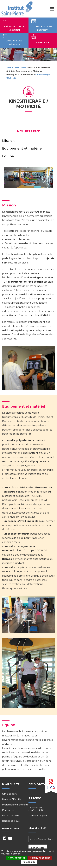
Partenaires (8, 810)
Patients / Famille (11, 799)
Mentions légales (37, 815)
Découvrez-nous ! (41, 784)
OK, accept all (17, 858)
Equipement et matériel (22, 148)
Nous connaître (10, 815)
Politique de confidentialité (36, 809)
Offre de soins (9, 794)
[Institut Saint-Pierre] (17, 8)
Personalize (29, 862)
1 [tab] (26, 59)
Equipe (8, 156)
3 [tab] (31, 59)
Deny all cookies (41, 858)
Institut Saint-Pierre (16, 68)
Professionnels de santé (15, 804)
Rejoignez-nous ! (11, 821)
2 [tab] (28, 59)
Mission (8, 141)
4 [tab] (33, 59)
